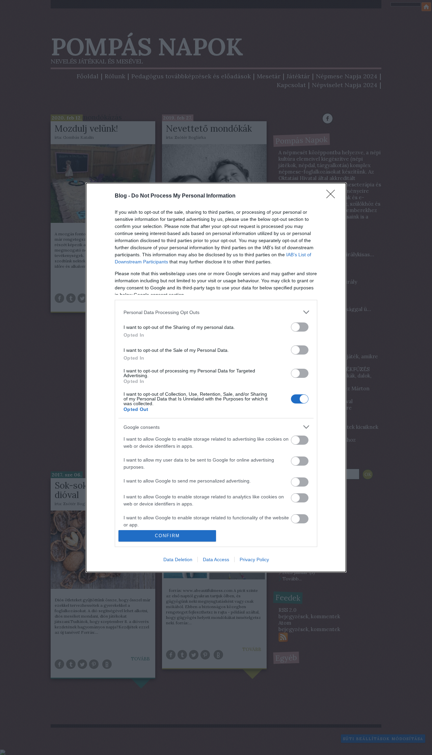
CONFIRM (167, 535)
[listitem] (216, 312)
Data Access (216, 559)
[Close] (332, 196)
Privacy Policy (254, 559)
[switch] (299, 327)
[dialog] (216, 377)
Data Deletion (177, 559)
